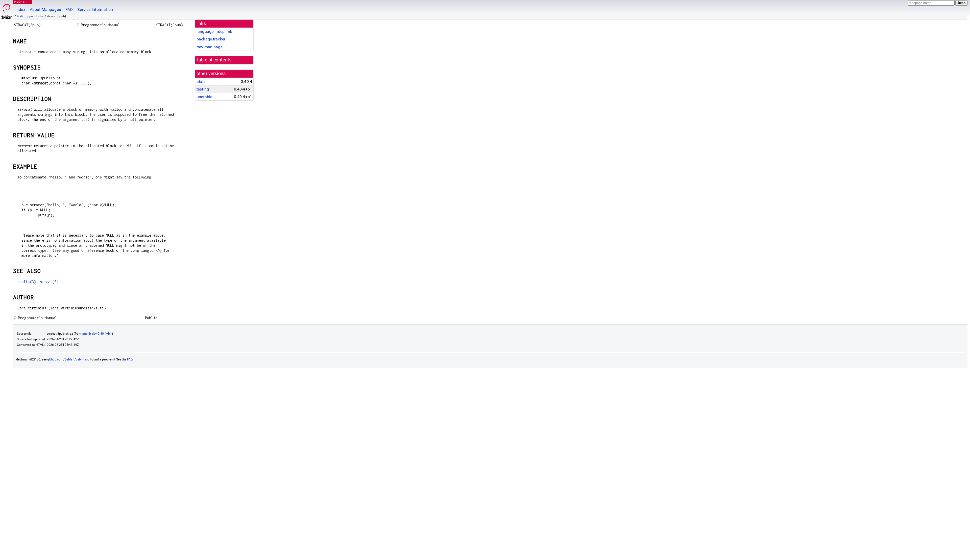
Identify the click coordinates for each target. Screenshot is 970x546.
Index (20, 9)
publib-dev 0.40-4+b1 (97, 333)
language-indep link (214, 31)
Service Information (95, 9)
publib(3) (26, 282)
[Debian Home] (6, 10)
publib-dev (36, 16)
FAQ (69, 9)
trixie (201, 81)
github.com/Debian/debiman (67, 359)
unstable (204, 96)
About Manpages (45, 9)
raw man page (210, 46)
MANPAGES (22, 2)
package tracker (211, 39)
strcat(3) (49, 282)
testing (22, 16)
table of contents (214, 59)
